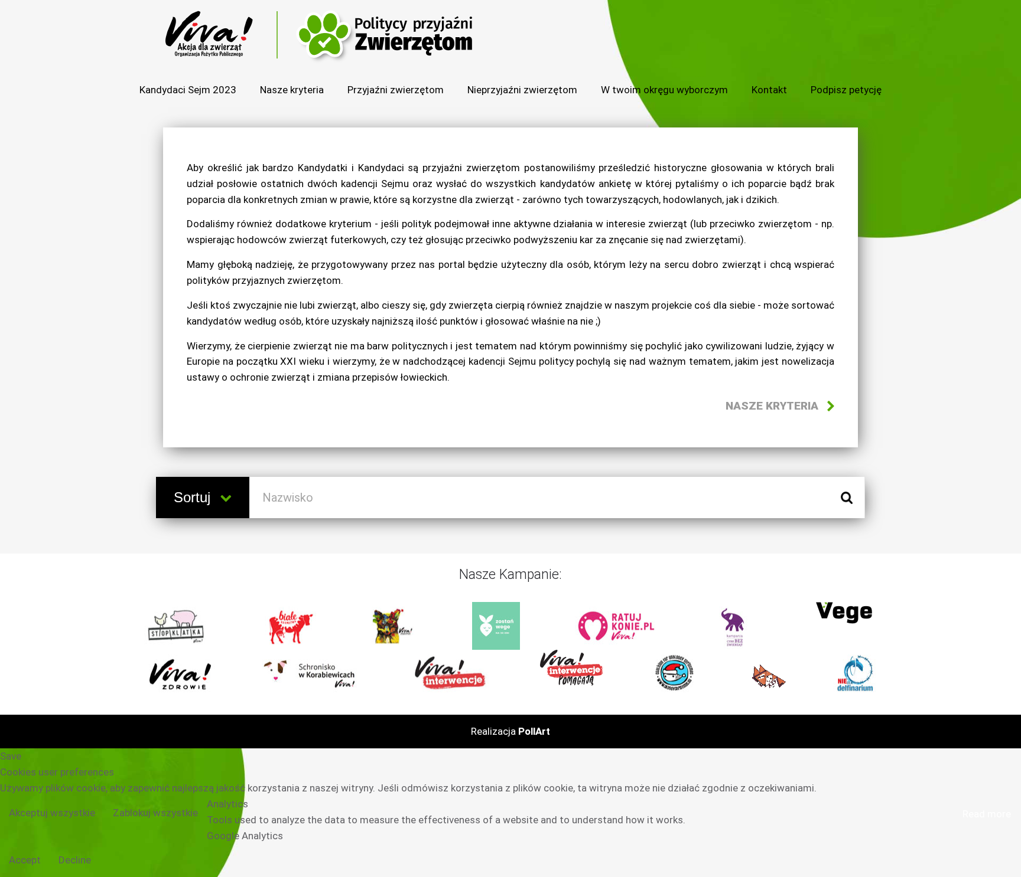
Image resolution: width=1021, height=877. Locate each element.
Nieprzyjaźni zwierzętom (522, 90)
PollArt (534, 731)
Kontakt (769, 90)
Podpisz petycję (846, 90)
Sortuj (194, 497)
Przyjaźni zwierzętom (395, 90)
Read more (987, 814)
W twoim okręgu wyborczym (664, 90)
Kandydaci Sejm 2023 (187, 90)
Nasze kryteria (292, 90)
